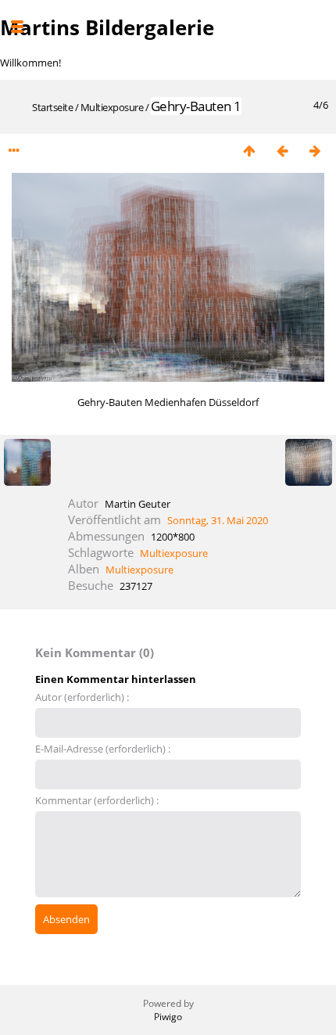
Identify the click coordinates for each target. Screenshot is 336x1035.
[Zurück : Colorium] (282, 151)
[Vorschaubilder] (249, 151)
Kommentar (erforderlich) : (97, 800)
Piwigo (168, 1016)
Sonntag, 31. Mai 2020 (217, 520)
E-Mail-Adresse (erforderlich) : (102, 749)
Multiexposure (112, 107)
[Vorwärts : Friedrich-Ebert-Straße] (314, 151)
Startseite (52, 107)
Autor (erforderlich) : (82, 697)
